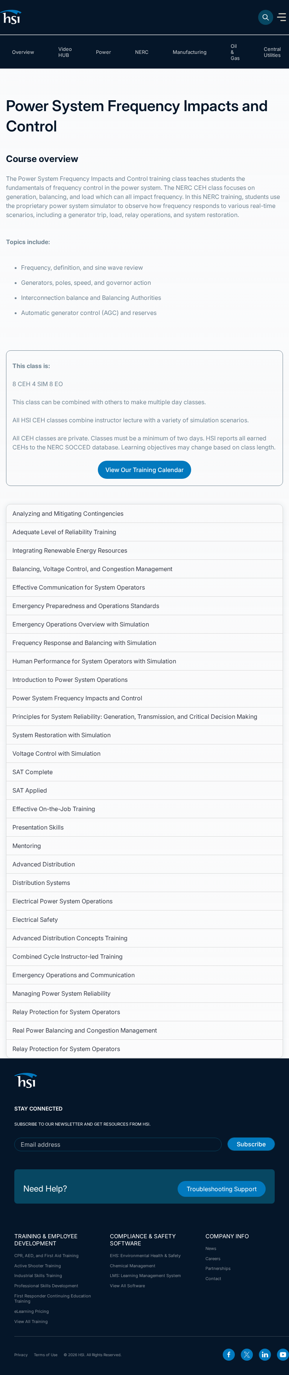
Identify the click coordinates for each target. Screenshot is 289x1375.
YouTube (283, 1355)
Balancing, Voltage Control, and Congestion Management (92, 569)
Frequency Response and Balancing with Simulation (84, 642)
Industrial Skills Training (38, 1275)
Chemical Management (132, 1265)
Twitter (247, 1355)
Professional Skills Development (46, 1285)
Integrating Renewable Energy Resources (69, 550)
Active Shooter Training (37, 1265)
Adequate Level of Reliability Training (64, 532)
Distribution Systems (41, 882)
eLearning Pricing (31, 1311)
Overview (23, 52)
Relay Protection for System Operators (66, 1012)
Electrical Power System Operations (62, 901)
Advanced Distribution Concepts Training (70, 938)
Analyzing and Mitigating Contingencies (67, 513)
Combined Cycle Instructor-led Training (67, 956)
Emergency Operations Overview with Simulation (80, 624)
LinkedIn (265, 1355)
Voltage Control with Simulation (56, 753)
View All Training (31, 1321)
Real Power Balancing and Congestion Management (84, 1030)
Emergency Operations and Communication (73, 975)
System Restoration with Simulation (61, 735)
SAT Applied (29, 790)
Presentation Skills (38, 827)
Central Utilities (272, 52)
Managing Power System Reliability (61, 993)
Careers (213, 1258)
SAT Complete (32, 772)
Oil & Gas (235, 52)
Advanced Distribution (43, 864)
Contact (213, 1278)
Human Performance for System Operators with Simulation (94, 661)
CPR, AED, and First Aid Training (46, 1255)
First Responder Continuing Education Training (52, 1298)
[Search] (265, 17)
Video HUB (65, 52)
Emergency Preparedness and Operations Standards (85, 606)
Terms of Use (46, 1355)
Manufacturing (190, 52)
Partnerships (218, 1268)
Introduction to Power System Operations (70, 679)
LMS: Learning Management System (145, 1275)
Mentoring (26, 845)
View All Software (127, 1285)
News (210, 1248)
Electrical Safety (35, 919)
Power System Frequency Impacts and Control (77, 698)
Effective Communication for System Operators (78, 587)
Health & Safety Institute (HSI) (12, 17)
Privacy (21, 1355)
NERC (142, 52)
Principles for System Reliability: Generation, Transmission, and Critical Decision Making (134, 716)
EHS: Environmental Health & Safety (145, 1255)
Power (103, 52)
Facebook (229, 1355)
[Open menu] (281, 17)
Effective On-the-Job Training (53, 809)
